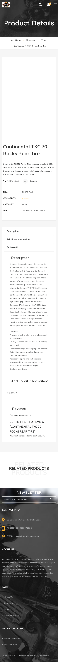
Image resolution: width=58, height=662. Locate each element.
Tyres (43, 40)
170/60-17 (11, 393)
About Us (8, 597)
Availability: (9, 198)
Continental (27, 210)
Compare (33, 181)
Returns (7, 609)
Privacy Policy (10, 644)
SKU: (5, 192)
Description (12, 231)
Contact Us (9, 603)
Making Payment (11, 615)
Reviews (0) (12, 247)
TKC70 (43, 210)
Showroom (31, 40)
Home (18, 40)
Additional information (18, 239)
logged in (25, 436)
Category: (8, 204)
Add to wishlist (13, 181)
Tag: (5, 210)
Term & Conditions (12, 638)
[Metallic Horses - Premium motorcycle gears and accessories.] (6, 5)
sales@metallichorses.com (27, 536)
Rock (36, 210)
